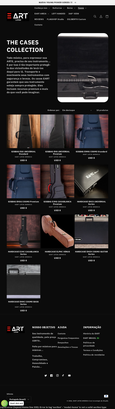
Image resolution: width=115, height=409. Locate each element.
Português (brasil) (18, 399)
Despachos (63, 342)
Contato (62, 333)
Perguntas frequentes (68, 338)
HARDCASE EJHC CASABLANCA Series (23, 253)
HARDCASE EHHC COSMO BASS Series (23, 303)
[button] (42, 8)
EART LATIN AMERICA (81, 401)
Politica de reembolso (94, 355)
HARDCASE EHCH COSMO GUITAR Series (91, 253)
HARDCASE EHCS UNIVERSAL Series (91, 202)
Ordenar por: (54, 110)
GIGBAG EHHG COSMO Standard (91, 151)
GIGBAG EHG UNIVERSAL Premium (57, 152)
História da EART (91, 333)
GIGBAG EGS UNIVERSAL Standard (23, 152)
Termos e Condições (93, 350)
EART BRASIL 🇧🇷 (91, 338)
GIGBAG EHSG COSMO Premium (23, 201)
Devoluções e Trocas (68, 347)
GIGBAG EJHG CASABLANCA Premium (57, 202)
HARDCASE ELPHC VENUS (57, 252)
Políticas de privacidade (89, 344)
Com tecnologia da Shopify (98, 401)
